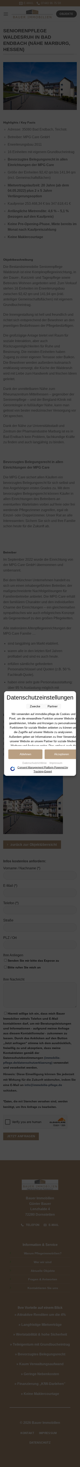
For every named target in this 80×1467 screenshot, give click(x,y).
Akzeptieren (61, 754)
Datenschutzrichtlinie (34, 763)
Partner (53, 706)
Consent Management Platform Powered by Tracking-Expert (42, 769)
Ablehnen (25, 754)
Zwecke (35, 706)
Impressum (55, 763)
